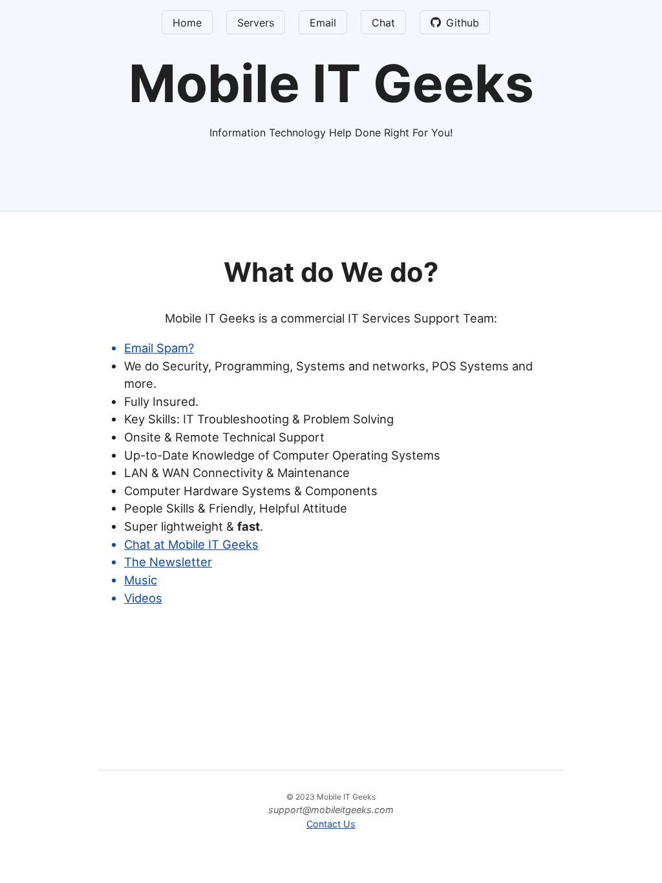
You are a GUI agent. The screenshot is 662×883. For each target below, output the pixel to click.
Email (323, 22)
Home (187, 22)
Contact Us (331, 823)
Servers (255, 22)
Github (462, 22)
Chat (383, 22)
